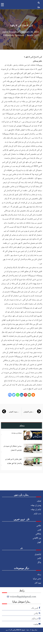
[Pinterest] (25, 395)
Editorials (8, 35)
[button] (38, 2)
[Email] (29, 395)
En (39, 7)
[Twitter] (14, 395)
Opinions (19, 35)
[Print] (33, 395)
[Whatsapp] (17, 395)
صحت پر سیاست (17, 432)
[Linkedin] (21, 395)
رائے (21, 548)
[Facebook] (10, 395)
